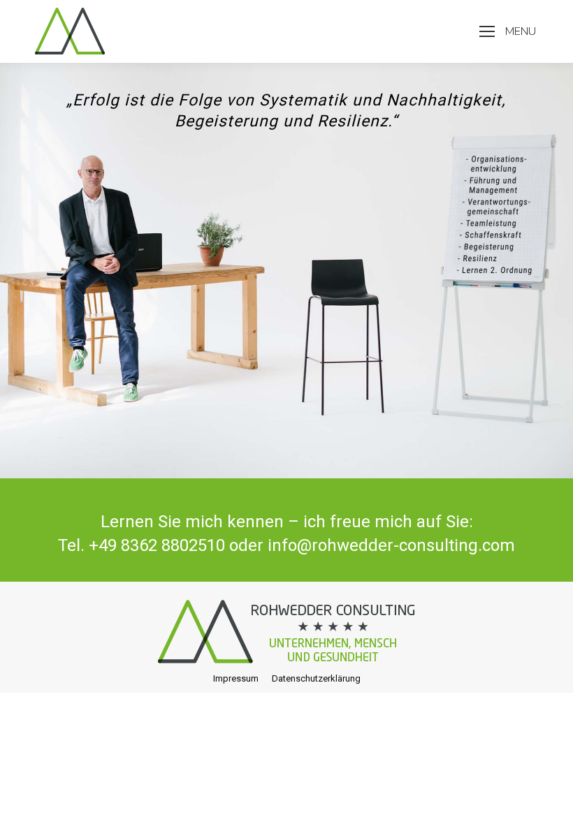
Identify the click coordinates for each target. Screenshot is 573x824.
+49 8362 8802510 (157, 545)
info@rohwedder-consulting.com (391, 545)
